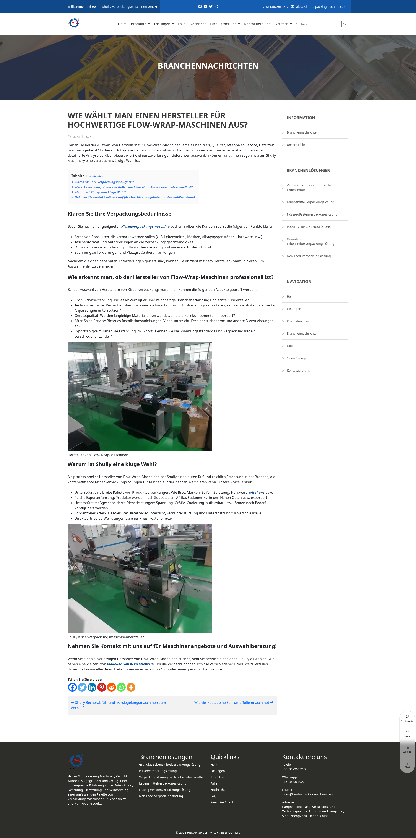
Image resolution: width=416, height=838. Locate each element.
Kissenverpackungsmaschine (145, 226)
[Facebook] (72, 687)
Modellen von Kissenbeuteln (130, 664)
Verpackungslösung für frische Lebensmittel (309, 187)
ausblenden (95, 176)
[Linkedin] (92, 687)
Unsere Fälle (296, 145)
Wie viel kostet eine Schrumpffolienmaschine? (232, 702)
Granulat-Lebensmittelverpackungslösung (310, 241)
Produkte (139, 23)
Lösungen (162, 23)
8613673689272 (277, 7)
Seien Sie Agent (298, 358)
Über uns (229, 23)
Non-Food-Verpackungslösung (309, 256)
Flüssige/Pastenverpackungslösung (164, 790)
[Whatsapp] (121, 687)
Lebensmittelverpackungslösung (310, 202)
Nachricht (198, 23)
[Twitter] (82, 687)
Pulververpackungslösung (158, 771)
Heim (122, 23)
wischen (256, 492)
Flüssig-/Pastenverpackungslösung (312, 214)
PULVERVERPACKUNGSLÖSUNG (309, 227)
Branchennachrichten (302, 132)
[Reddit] (111, 687)
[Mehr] (131, 687)
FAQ (213, 23)
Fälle (181, 23)
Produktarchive (298, 321)
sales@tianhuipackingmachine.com (320, 7)
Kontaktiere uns (257, 23)
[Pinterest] (101, 687)
